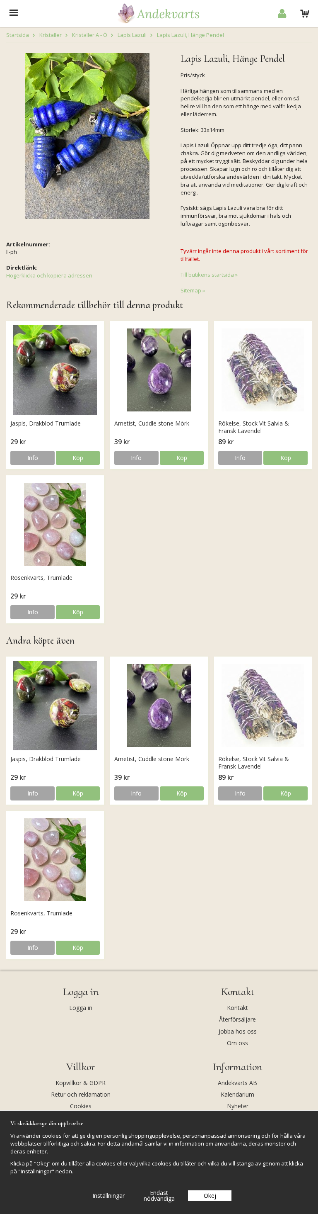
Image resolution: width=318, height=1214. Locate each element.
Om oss (237, 1043)
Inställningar (108, 1195)
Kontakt (237, 1008)
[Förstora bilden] (87, 135)
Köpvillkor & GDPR (80, 1083)
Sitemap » (193, 290)
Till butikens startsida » (209, 274)
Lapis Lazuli (132, 35)
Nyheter (237, 1106)
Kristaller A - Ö (89, 35)
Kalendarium (237, 1094)
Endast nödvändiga (159, 1195)
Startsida (17, 35)
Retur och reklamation (81, 1094)
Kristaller (50, 35)
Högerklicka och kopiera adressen (49, 275)
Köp (77, 458)
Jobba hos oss (238, 1031)
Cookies (81, 1106)
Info (32, 458)
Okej (210, 1195)
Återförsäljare (237, 1019)
